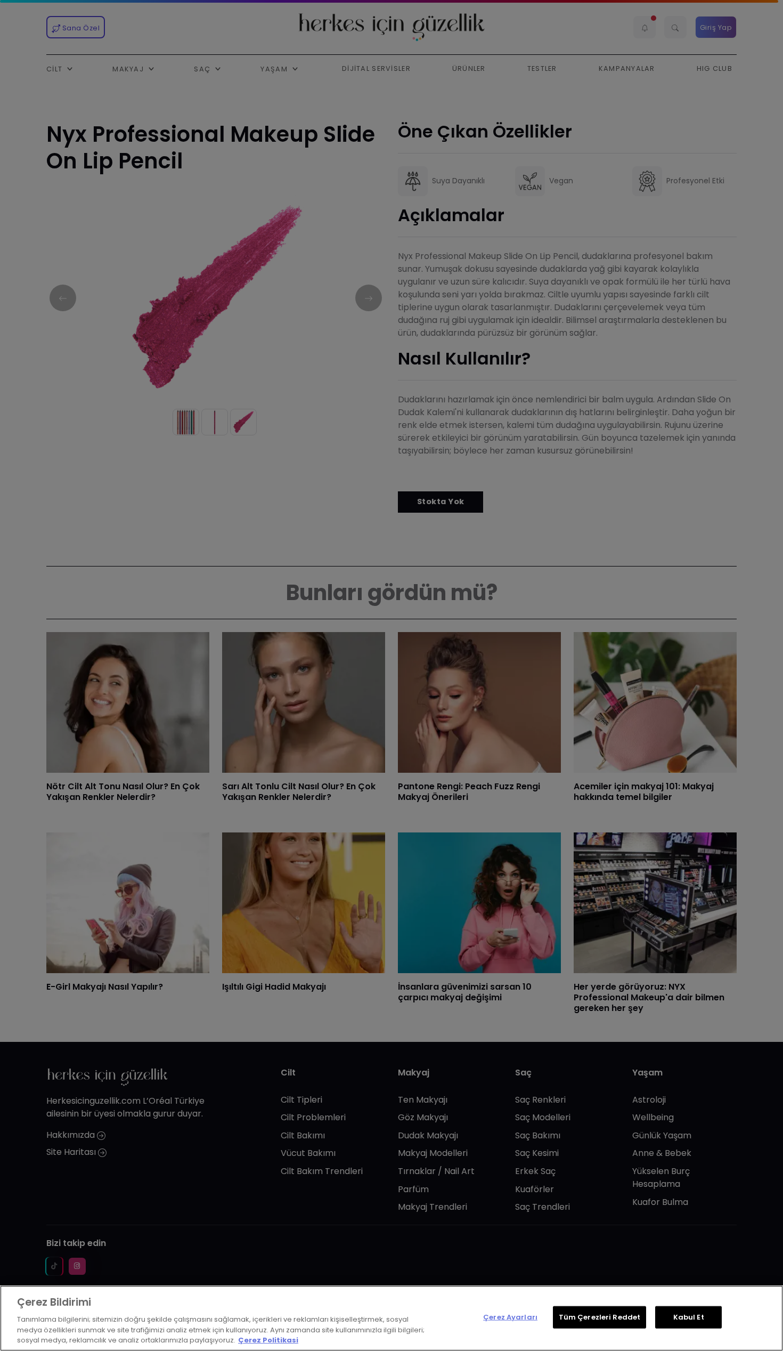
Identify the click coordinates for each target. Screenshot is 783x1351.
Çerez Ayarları (510, 1317)
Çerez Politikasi (268, 1340)
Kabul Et (688, 1317)
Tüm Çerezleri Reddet (600, 1317)
